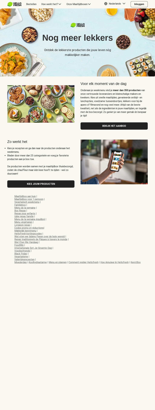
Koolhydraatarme (38, 262)
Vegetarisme (21, 256)
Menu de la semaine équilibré (29, 219)
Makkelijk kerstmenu (25, 230)
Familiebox (20, 204)
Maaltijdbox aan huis (25, 196)
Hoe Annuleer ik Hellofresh (114, 262)
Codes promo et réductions (29, 227)
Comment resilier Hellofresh (83, 262)
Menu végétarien (23, 222)
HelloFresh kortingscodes (28, 233)
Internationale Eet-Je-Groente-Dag (33, 248)
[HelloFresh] (14, 4)
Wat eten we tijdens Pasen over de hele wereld (39, 236)
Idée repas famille (24, 216)
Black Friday (20, 253)
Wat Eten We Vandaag (26, 242)
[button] (115, 4)
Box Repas (20, 210)
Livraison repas (22, 225)
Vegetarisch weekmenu (26, 202)
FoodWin (19, 245)
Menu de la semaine (24, 207)
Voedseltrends (22, 250)
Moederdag (20, 262)
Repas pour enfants (24, 213)
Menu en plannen (58, 262)
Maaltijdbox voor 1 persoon (28, 199)
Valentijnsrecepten (24, 259)
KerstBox (136, 262)
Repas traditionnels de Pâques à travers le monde (40, 239)
